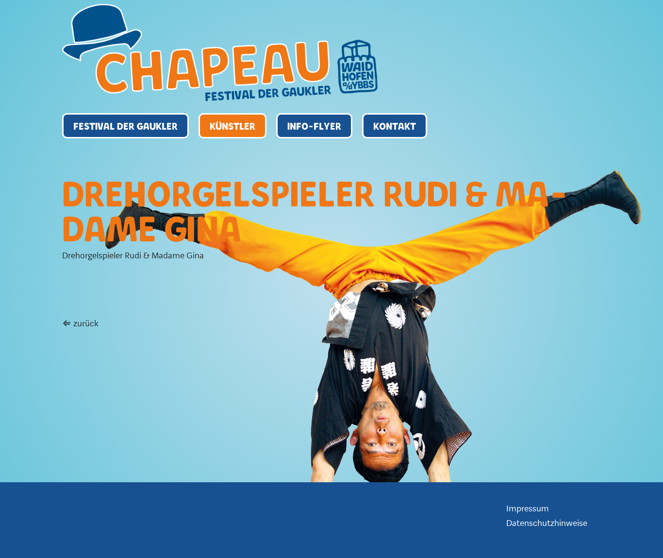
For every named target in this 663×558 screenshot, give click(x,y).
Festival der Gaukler (125, 126)
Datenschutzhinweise (546, 523)
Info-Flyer (314, 126)
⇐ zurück (80, 323)
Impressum (527, 508)
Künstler (232, 126)
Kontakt (394, 126)
